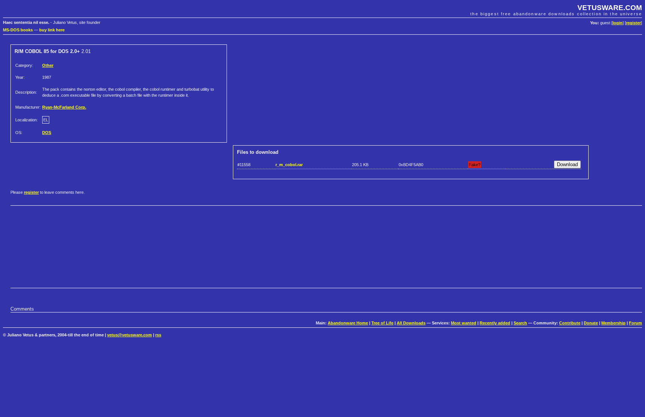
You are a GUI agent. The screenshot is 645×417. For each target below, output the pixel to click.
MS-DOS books (18, 30)
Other (47, 65)
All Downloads (411, 323)
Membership (613, 323)
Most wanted (463, 323)
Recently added (495, 323)
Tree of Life (382, 323)
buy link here (52, 30)
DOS (46, 132)
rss (158, 335)
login (618, 23)
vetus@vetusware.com (129, 335)
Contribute (569, 323)
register (633, 23)
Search (520, 323)
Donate (591, 323)
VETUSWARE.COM (609, 8)
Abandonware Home (348, 323)
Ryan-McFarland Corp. (64, 107)
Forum (635, 323)
